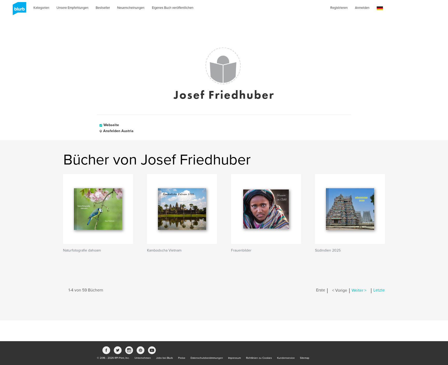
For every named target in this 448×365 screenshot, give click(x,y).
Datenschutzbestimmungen (207, 358)
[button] (380, 8)
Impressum (234, 358)
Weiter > (359, 290)
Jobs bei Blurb (164, 358)
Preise (181, 358)
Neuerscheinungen (130, 8)
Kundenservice (286, 358)
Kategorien (41, 8)
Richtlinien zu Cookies (259, 358)
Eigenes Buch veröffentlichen (172, 8)
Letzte (379, 290)
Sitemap (304, 358)
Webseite (111, 125)
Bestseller (103, 8)
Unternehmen (143, 358)
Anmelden (362, 8)
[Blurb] (18, 10)
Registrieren (339, 8)
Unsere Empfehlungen (72, 8)
